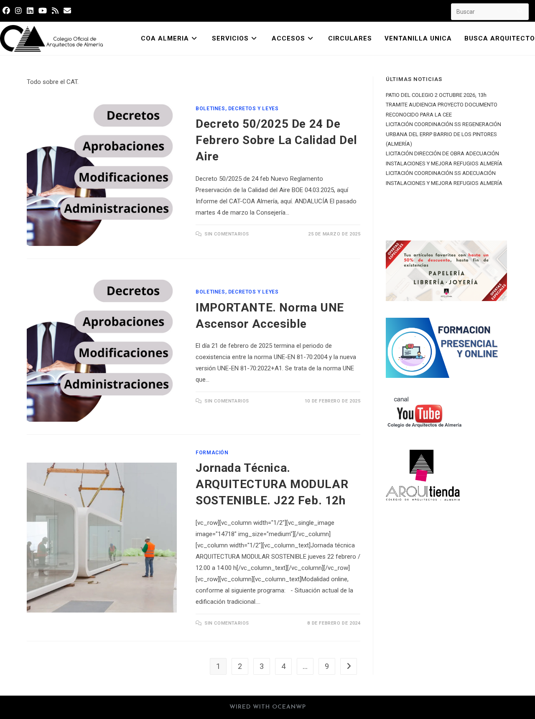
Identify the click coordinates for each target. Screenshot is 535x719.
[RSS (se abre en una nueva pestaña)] (55, 11)
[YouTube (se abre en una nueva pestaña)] (42, 11)
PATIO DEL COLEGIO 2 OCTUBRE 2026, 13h (436, 95)
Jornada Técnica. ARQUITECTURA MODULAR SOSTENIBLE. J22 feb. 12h (272, 484)
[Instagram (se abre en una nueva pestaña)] (18, 11)
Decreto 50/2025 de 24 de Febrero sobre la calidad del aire (276, 140)
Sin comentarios (226, 234)
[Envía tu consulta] (520, 10)
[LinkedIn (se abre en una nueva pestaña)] (30, 11)
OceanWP (289, 707)
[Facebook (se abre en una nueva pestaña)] (8, 11)
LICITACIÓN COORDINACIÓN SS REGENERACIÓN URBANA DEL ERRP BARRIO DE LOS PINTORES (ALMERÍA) (443, 134)
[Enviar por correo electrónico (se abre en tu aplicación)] (67, 11)
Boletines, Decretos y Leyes (237, 108)
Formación (212, 453)
